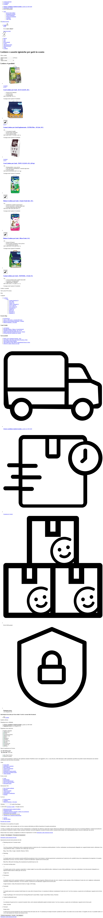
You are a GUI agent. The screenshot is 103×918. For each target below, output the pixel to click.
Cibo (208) (11, 301)
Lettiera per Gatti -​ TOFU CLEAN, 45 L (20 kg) (19, 163)
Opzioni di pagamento (11, 16)
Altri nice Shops (7, 819)
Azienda (5, 817)
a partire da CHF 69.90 (17, 6)
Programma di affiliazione (9, 793)
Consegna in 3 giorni (8, 8)
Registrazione (6, 779)
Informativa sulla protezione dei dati (45, 832)
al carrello (5, 4)
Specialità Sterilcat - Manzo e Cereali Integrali (13, 329)
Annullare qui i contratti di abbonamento (12, 815)
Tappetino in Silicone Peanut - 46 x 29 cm (12, 330)
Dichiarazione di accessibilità (9, 812)
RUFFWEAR (6, 318)
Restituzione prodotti (10, 14)
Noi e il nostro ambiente (8, 788)
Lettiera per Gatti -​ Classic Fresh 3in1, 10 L (18, 201)
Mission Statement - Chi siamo (10, 322)
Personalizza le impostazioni (19, 835)
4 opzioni (5, 159)
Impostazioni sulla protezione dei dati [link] (11, 814)
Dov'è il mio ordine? (10, 12)
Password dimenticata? (8, 781)
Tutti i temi (8, 19)
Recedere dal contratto (5, 821)
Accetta (2, 835)
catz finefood (6, 328)
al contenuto (6, 3)
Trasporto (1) (12, 313)
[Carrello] (52, 35)
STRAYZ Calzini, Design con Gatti (11, 343)
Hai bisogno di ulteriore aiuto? (10, 772)
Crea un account (7, 31)
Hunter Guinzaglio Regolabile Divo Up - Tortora (14, 331)
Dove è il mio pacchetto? (8, 782)
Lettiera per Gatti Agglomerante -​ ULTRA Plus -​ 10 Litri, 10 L (23, 127)
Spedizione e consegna (8, 766)
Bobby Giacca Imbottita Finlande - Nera (12, 338)
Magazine (5, 789)
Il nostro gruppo (6, 799)
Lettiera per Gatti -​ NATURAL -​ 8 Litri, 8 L (18, 276)
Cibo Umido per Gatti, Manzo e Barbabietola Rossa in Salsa (16, 342)
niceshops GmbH (11, 806)
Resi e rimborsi (6, 767)
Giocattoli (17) (12, 308)
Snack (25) (11, 310)
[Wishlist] (4, 33)
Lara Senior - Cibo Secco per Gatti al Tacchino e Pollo (15, 339)
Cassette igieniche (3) (13, 300)
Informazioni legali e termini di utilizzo (11, 809)
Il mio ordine (6, 764)
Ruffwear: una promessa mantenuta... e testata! (13, 321)
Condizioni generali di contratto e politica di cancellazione (16, 811)
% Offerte (5, 298)
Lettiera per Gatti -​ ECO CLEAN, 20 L (16, 90)
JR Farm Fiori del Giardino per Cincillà (12, 333)
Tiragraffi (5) (12, 311)
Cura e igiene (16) (13, 306)
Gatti (7, 299)
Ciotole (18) (11, 303)
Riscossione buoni (7, 783)
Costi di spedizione (10, 15)
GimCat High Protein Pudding (10, 341)
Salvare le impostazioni (6, 915)
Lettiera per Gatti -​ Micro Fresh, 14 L (16, 238)
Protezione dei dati (7, 810)
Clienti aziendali (7, 773)
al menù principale (7, 1)
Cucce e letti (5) (12, 305)
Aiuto (4, 11)
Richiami (5, 794)
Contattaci (8, 17)
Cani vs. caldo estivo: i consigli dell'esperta (12, 319)
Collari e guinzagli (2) (14, 304)
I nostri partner (6, 792)
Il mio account (6, 769)
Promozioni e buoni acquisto (9, 771)
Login (4, 26)
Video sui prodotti (7, 790)
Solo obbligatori (9, 835)
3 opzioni (5, 85)
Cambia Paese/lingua (15, 804)
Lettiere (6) (11, 309)
